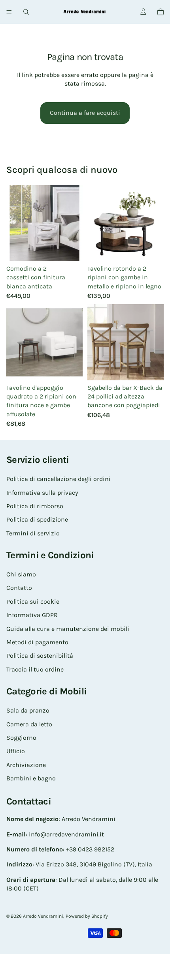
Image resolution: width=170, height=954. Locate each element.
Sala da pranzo (27, 711)
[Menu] (9, 12)
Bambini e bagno (31, 778)
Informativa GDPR (32, 615)
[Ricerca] (26, 12)
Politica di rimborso (34, 506)
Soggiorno (21, 737)
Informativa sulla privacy (42, 492)
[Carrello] (160, 12)
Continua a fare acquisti (85, 112)
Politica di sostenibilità (39, 656)
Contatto (19, 588)
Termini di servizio (33, 533)
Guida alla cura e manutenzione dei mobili (67, 628)
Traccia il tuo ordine (35, 669)
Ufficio (15, 751)
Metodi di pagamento (37, 642)
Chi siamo (21, 574)
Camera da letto (29, 724)
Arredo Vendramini (43, 916)
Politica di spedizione (37, 520)
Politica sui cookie (32, 601)
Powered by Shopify (87, 916)
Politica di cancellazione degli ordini (58, 479)
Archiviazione (26, 765)
